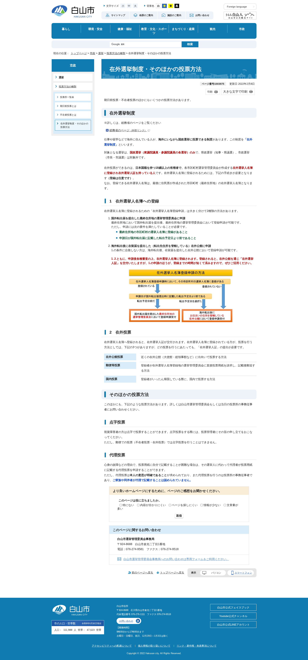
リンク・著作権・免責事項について (197, 645)
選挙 (101, 53)
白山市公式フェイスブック (233, 607)
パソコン (216, 572)
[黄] (170, 6)
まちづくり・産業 (183, 29)
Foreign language (237, 6)
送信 (179, 515)
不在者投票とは (68, 114)
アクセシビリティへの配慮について (112, 645)
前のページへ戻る (142, 572)
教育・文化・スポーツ (154, 31)
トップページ (79, 53)
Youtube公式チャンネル (233, 616)
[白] (158, 6)
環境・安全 (95, 29)
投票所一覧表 (67, 97)
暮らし (66, 29)
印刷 (209, 91)
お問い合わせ (126, 621)
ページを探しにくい (184, 505)
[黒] (176, 6)
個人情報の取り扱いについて (154, 645)
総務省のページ (128, 130)
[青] (164, 6)
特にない (128, 505)
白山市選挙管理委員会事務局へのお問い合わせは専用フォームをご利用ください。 (176, 559)
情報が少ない (212, 505)
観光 (212, 29)
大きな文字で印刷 (235, 91)
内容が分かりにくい (153, 505)
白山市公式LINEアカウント (233, 624)
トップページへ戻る (172, 572)
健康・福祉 (125, 29)
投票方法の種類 (116, 53)
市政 (242, 29)
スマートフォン (243, 572)
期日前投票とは (68, 106)
